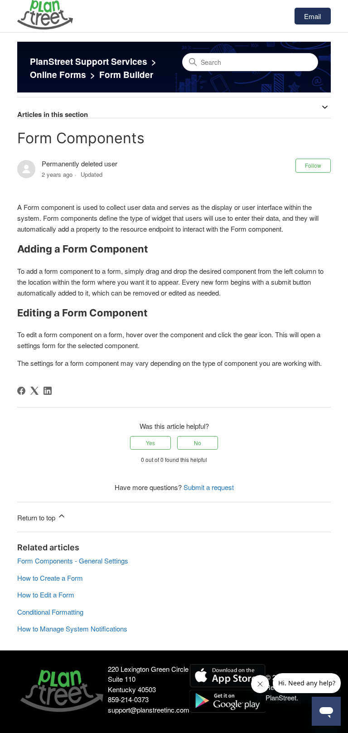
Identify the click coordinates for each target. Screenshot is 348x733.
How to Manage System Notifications (72, 628)
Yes (150, 443)
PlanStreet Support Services (88, 61)
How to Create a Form (50, 578)
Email (312, 16)
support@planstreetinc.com (148, 709)
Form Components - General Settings (72, 560)
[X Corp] (34, 391)
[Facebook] (21, 391)
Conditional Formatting (50, 611)
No (197, 443)
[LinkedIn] (48, 391)
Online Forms (58, 74)
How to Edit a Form (45, 594)
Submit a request (209, 487)
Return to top (37, 517)
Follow (313, 165)
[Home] (45, 26)
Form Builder (126, 74)
